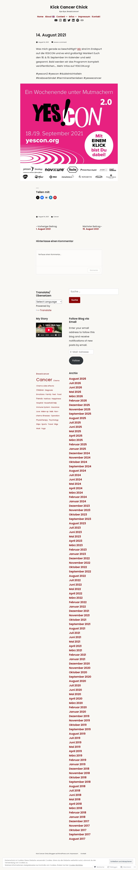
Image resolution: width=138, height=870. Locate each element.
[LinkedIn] (73, 20)
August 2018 (77, 786)
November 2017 (79, 826)
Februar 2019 (77, 760)
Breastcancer (42, 373)
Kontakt (96, 16)
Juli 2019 (74, 738)
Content (60, 16)
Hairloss (47, 398)
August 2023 (77, 523)
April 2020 (75, 698)
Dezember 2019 (79, 716)
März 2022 (76, 598)
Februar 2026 (78, 400)
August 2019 (77, 734)
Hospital (39, 403)
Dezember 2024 (79, 453)
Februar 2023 (78, 550)
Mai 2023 (75, 536)
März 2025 (76, 440)
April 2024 (75, 488)
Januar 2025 (77, 449)
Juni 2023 (75, 532)
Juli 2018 (74, 790)
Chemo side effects (45, 386)
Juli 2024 (75, 475)
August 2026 (77, 379)
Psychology (54, 420)
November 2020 (79, 668)
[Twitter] (69, 20)
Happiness (56, 398)
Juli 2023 (75, 528)
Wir (79, 49)
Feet (54, 394)
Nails (51, 411)
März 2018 (75, 808)
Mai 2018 (74, 799)
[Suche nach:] (94, 291)
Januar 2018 (77, 817)
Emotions (40, 394)
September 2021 (79, 624)
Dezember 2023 (79, 506)
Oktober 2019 (78, 725)
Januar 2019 (77, 764)
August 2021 (77, 628)
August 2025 (77, 418)
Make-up (45, 411)
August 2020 (77, 681)
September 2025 (80, 414)
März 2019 (75, 755)
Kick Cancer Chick (69, 7)
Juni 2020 (75, 690)
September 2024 (80, 466)
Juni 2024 (75, 479)
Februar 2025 (78, 444)
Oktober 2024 (78, 462)
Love (38, 411)
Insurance (55, 407)
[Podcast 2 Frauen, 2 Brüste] (82, 20)
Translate (45, 310)
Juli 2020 (75, 685)
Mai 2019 (75, 747)
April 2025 (75, 436)
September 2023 (80, 519)
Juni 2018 (75, 795)
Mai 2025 (75, 431)
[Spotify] (77, 20)
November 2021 (79, 615)
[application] (49, 330)
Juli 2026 (75, 383)
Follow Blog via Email (79, 320)
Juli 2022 (75, 580)
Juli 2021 (74, 633)
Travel (50, 424)
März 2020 (76, 703)
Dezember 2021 (79, 611)
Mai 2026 (75, 392)
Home (40, 16)
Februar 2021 (77, 655)
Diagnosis (49, 390)
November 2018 (79, 773)
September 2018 (80, 782)
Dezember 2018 (79, 769)
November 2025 (79, 409)
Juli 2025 (75, 422)
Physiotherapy (42, 420)
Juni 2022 (75, 585)
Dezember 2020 (79, 663)
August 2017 (77, 839)
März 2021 (75, 650)
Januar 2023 (77, 554)
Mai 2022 (75, 589)
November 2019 (79, 720)
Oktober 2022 (78, 567)
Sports (44, 424)
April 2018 (75, 804)
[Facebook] (64, 20)
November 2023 (79, 510)
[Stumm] (56, 335)
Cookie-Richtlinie (76, 865)
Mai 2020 (75, 694)
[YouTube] (56, 20)
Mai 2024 (75, 484)
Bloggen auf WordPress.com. (59, 854)
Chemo (56, 380)
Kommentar (94, 270)
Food (59, 394)
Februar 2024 (78, 497)
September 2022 (80, 571)
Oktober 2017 (77, 830)
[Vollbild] (59, 335)
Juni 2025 (75, 427)
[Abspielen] (39, 335)
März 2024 (76, 493)
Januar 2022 (77, 607)
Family (48, 394)
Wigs (56, 424)
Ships (38, 424)
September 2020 (80, 677)
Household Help (50, 403)
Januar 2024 (77, 501)
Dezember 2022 (79, 558)
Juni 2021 (75, 637)
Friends (39, 398)
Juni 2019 (75, 742)
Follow (76, 360)
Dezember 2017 (79, 821)
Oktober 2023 (78, 514)
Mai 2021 (74, 642)
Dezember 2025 (79, 405)
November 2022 (79, 563)
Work (38, 428)
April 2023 (75, 541)
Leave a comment (60, 42)
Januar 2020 (77, 712)
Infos (71, 16)
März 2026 (76, 396)
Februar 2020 (78, 707)
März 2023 (76, 545)
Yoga (43, 428)
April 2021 (75, 646)
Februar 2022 (78, 602)
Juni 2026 (75, 387)
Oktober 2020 (78, 672)
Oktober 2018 (77, 777)
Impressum (84, 16)
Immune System (43, 407)
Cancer (56, 217)
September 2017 (79, 834)
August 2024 (77, 471)
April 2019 (75, 751)
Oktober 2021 (77, 620)
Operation (55, 416)
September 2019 (80, 729)
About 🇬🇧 (50, 16)
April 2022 (75, 593)
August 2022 (77, 576)
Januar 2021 (77, 659)
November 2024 (79, 457)
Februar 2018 (77, 812)
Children (40, 390)
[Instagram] (60, 20)
